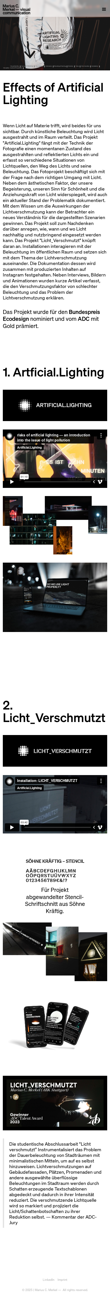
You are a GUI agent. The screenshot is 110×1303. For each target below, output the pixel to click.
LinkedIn (48, 1279)
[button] (102, 9)
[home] (16, 9)
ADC (84, 318)
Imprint (62, 1279)
